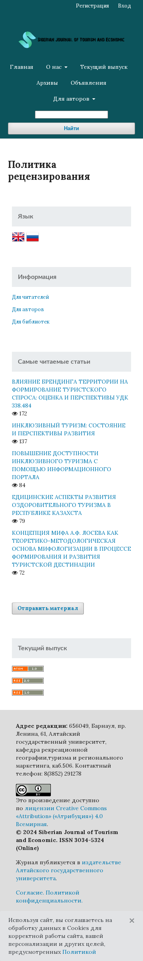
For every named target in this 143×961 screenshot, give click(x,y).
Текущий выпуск (104, 66)
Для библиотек (31, 321)
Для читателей (30, 297)
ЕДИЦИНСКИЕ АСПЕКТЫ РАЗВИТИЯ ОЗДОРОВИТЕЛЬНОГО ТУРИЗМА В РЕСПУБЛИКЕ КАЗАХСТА (64, 505)
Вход (124, 5)
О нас (54, 66)
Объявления (88, 82)
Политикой (79, 951)
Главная (21, 66)
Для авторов (72, 98)
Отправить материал (47, 608)
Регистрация (92, 5)
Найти (71, 128)
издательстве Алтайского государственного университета (68, 870)
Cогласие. (30, 892)
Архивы (47, 82)
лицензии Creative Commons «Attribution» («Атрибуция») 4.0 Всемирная (61, 816)
